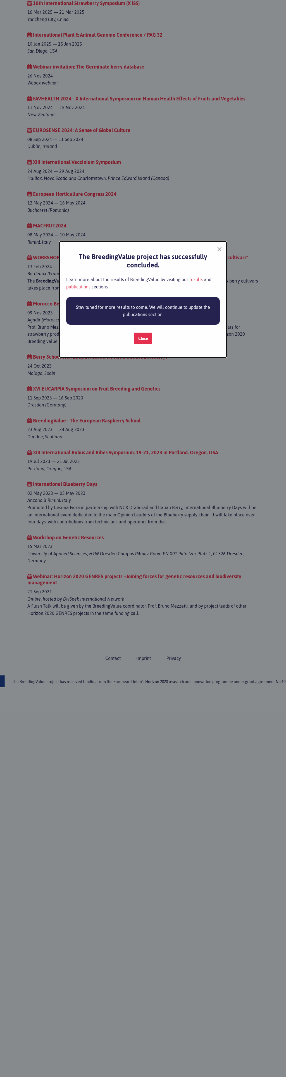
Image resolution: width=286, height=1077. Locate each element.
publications (78, 286)
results (196, 279)
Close (143, 338)
